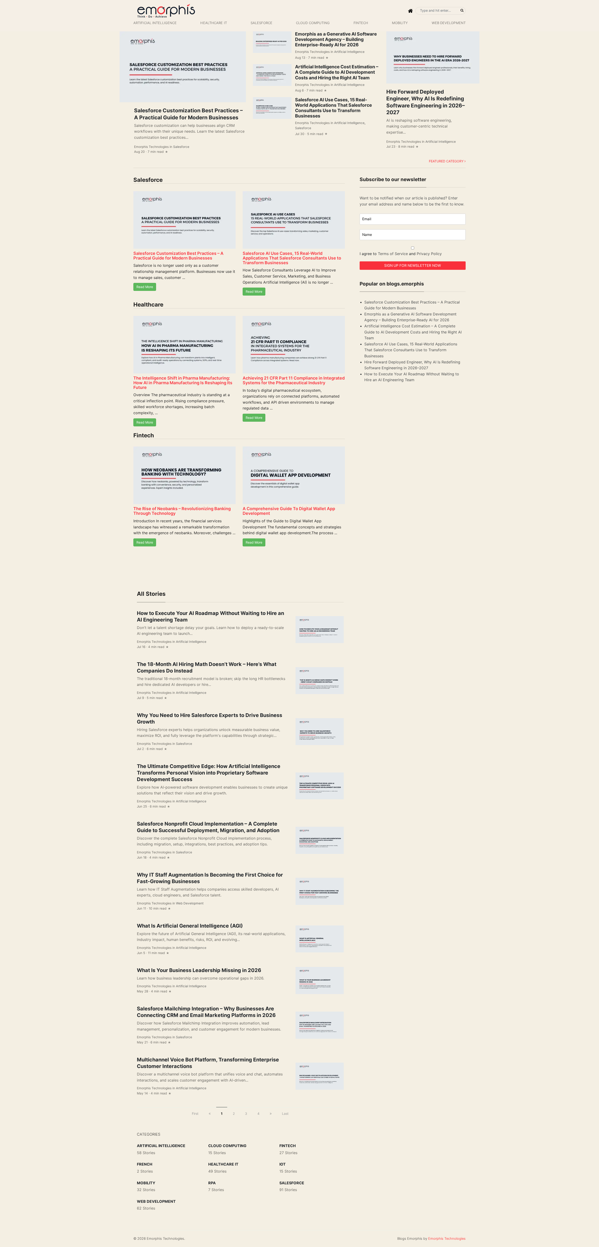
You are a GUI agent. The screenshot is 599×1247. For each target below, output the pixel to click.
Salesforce (261, 23)
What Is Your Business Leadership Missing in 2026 (199, 970)
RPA (212, 1183)
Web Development (449, 23)
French (144, 1164)
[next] (271, 1113)
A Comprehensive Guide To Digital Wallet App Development (289, 511)
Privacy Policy (429, 253)
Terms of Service (393, 253)
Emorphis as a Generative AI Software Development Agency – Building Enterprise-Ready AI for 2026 (336, 39)
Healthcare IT (213, 23)
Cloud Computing (313, 23)
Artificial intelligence (155, 23)
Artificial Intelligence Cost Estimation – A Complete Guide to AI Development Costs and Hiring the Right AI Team (336, 72)
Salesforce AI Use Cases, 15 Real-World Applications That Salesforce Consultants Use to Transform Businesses (333, 108)
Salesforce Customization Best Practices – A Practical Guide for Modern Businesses (178, 255)
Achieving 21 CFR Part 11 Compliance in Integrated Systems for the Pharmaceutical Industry (294, 380)
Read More (144, 287)
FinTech (361, 23)
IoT (282, 1164)
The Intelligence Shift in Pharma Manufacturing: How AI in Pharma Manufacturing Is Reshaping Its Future (182, 383)
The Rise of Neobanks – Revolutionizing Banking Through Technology (182, 511)
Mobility (400, 23)
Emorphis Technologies (151, 147)
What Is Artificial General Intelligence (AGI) (190, 926)
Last (285, 1113)
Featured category (446, 161)
